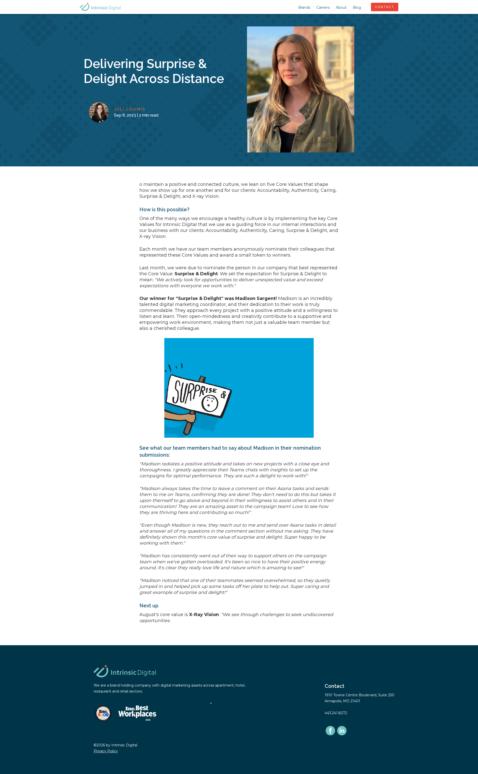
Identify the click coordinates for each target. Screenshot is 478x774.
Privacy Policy (106, 751)
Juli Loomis (130, 109)
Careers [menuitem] (323, 7)
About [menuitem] (341, 7)
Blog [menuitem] (357, 7)
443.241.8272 (336, 713)
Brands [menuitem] (304, 7)
